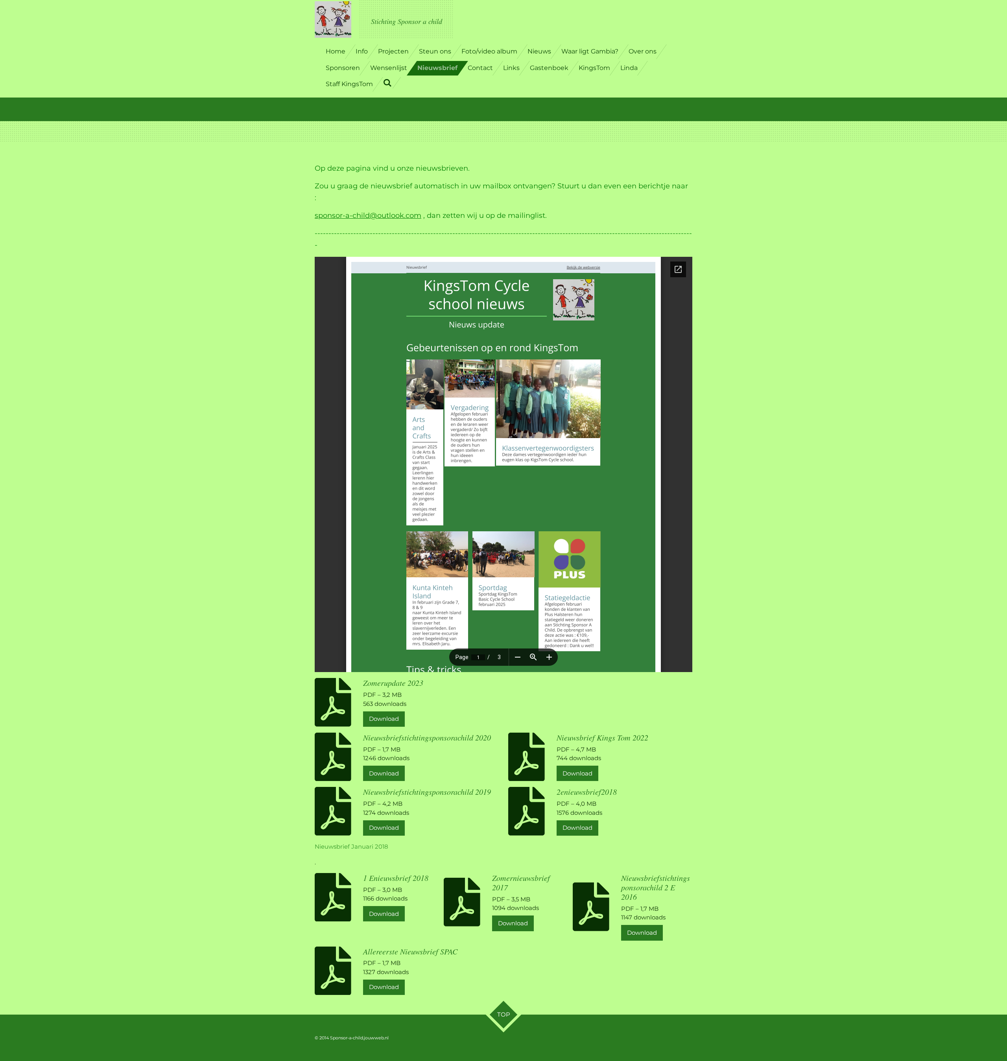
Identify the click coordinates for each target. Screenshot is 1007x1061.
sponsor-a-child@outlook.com (368, 215)
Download (384, 718)
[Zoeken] (387, 82)
